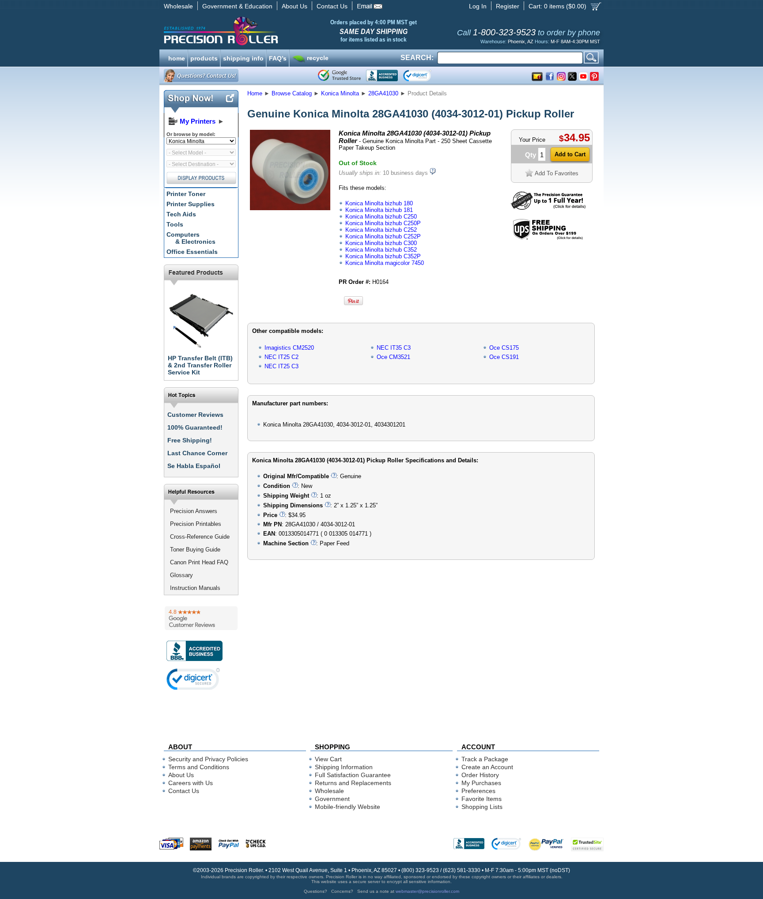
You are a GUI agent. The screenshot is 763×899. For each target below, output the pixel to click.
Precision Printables (195, 524)
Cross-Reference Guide (200, 536)
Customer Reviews (195, 414)
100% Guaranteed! (195, 427)
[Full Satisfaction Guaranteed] (548, 207)
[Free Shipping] (548, 238)
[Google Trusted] (339, 75)
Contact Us (332, 6)
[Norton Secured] (424, 75)
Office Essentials (192, 251)
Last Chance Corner (197, 453)
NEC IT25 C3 (281, 366)
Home (254, 93)
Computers (190, 238)
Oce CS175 (504, 347)
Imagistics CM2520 (289, 347)
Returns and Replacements (353, 782)
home (176, 57)
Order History (480, 774)
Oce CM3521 (393, 357)
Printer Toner (185, 193)
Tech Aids (181, 214)
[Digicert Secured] (193, 679)
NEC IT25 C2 (281, 357)
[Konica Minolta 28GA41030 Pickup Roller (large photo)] (290, 208)
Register (507, 6)
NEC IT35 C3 (394, 347)
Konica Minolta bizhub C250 (381, 216)
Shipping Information (344, 767)
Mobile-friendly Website (347, 806)
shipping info (243, 57)
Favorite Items (481, 798)
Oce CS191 (504, 357)
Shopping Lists (481, 806)
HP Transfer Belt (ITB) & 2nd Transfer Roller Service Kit (200, 365)
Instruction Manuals (195, 588)
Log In (478, 6)
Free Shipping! (189, 440)
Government (332, 798)
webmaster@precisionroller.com (427, 891)
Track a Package (484, 759)
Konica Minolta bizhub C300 (381, 243)
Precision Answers (193, 511)
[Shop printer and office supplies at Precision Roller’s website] (266, 31)
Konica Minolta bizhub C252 (381, 230)
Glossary (181, 575)
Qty (530, 155)
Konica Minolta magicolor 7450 (384, 263)
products (204, 57)
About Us (294, 6)
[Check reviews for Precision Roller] (201, 618)
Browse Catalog (292, 93)
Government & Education (237, 6)
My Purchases (481, 782)
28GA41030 (383, 93)
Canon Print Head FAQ (199, 562)
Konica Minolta (340, 93)
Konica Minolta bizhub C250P (383, 223)
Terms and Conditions (198, 767)
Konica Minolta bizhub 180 (379, 203)
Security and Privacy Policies (208, 759)
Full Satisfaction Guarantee (353, 774)
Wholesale (178, 6)
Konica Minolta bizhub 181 (379, 210)
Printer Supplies (190, 204)
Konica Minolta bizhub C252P (383, 236)
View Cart (328, 759)
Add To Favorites (556, 173)
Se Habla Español (193, 465)
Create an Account (487, 767)
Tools (174, 224)
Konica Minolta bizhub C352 (381, 249)
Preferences (478, 790)
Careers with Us (190, 782)
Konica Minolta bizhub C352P (383, 256)
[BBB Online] (382, 75)
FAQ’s (278, 57)
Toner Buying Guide (195, 549)
